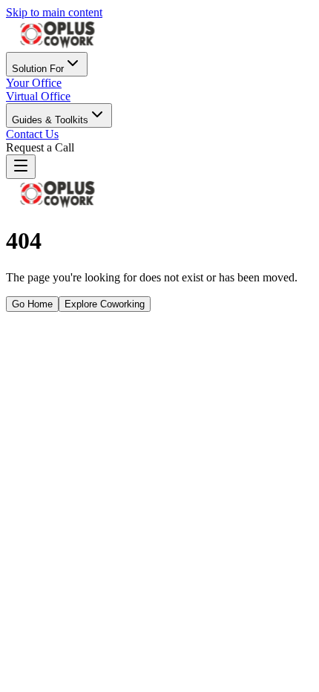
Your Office (34, 82)
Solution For (38, 68)
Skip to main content (54, 12)
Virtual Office (38, 96)
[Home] (58, 45)
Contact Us (32, 134)
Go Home (32, 304)
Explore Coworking (105, 304)
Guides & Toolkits (50, 119)
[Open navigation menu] (21, 166)
